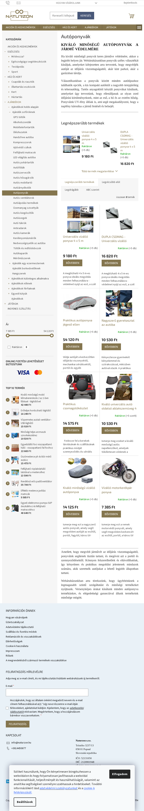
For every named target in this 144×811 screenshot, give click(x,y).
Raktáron (19, 347)
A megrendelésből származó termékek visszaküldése (36, 660)
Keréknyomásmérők (24, 238)
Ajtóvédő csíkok (22, 147)
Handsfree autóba (23, 137)
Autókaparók (20, 253)
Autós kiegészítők (23, 213)
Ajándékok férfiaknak (23, 289)
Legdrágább (72, 190)
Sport (14, 72)
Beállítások (25, 802)
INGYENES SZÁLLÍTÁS (19, 309)
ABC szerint (92, 190)
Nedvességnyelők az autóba (29, 243)
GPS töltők (19, 117)
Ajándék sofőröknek (23, 112)
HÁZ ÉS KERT (15, 77)
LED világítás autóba (24, 157)
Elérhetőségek (14, 641)
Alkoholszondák (22, 122)
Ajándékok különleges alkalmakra (30, 279)
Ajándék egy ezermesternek (28, 263)
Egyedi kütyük (19, 294)
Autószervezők (22, 173)
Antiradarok (19, 228)
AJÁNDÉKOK (14, 102)
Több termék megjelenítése (98, 171)
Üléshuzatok (20, 132)
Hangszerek (19, 273)
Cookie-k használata (17, 646)
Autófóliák (19, 168)
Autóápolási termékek (25, 203)
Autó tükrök (19, 223)
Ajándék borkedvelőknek (26, 268)
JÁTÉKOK (13, 304)
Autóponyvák (20, 193)
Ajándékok (17, 299)
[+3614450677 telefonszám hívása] (11, 3)
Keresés (85, 15)
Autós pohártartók (23, 162)
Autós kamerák (21, 233)
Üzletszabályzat (15, 622)
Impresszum (13, 651)
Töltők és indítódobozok (27, 248)
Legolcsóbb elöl (111, 182)
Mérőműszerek (21, 258)
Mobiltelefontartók (23, 127)
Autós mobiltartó (22, 183)
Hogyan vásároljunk (68, 3)
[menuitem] (20, 27)
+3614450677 (18, 748)
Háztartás (16, 97)
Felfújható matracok (24, 152)
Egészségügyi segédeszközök (28, 62)
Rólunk (9, 656)
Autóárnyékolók (22, 188)
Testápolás (17, 67)
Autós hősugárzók (23, 178)
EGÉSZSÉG (14, 52)
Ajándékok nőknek (21, 283)
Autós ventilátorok (23, 198)
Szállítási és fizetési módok (21, 632)
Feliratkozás (17, 724)
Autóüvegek (20, 218)
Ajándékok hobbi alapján (25, 107)
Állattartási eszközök (23, 87)
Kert (13, 92)
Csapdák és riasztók (22, 82)
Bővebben (72, 262)
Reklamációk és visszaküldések (23, 637)
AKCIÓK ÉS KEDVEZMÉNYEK (22, 47)
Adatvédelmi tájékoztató (20, 627)
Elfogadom (120, 774)
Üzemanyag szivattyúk (26, 208)
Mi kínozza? (17, 57)
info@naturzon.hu (21, 743)
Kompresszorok (22, 142)
